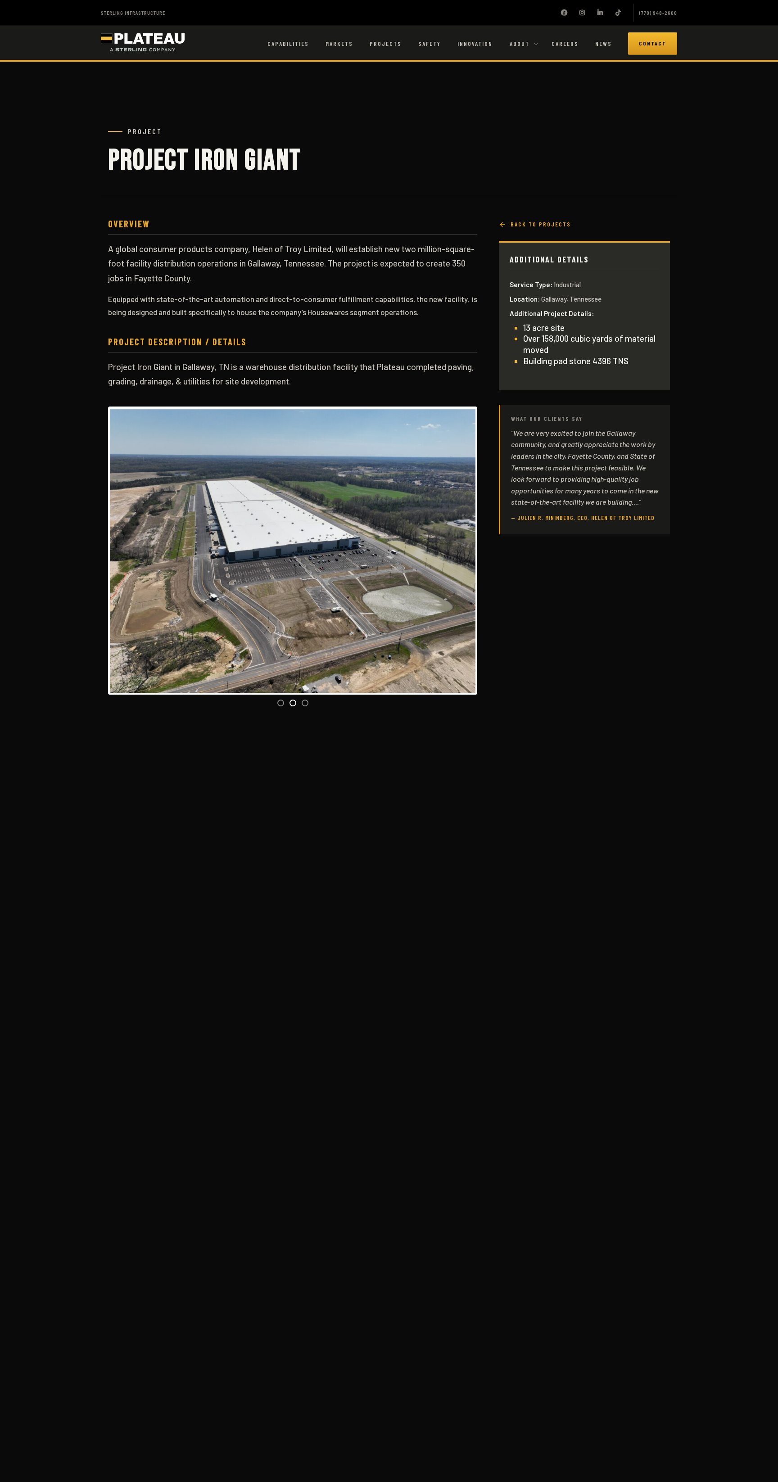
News (603, 43)
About (519, 43)
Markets (339, 43)
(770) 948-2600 (658, 12)
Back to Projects (541, 224)
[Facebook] (564, 12)
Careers (565, 43)
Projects (386, 43)
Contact (652, 43)
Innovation (475, 43)
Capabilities (288, 43)
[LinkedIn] (600, 12)
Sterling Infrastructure (133, 12)
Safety (429, 43)
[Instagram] (582, 12)
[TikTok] (618, 12)
